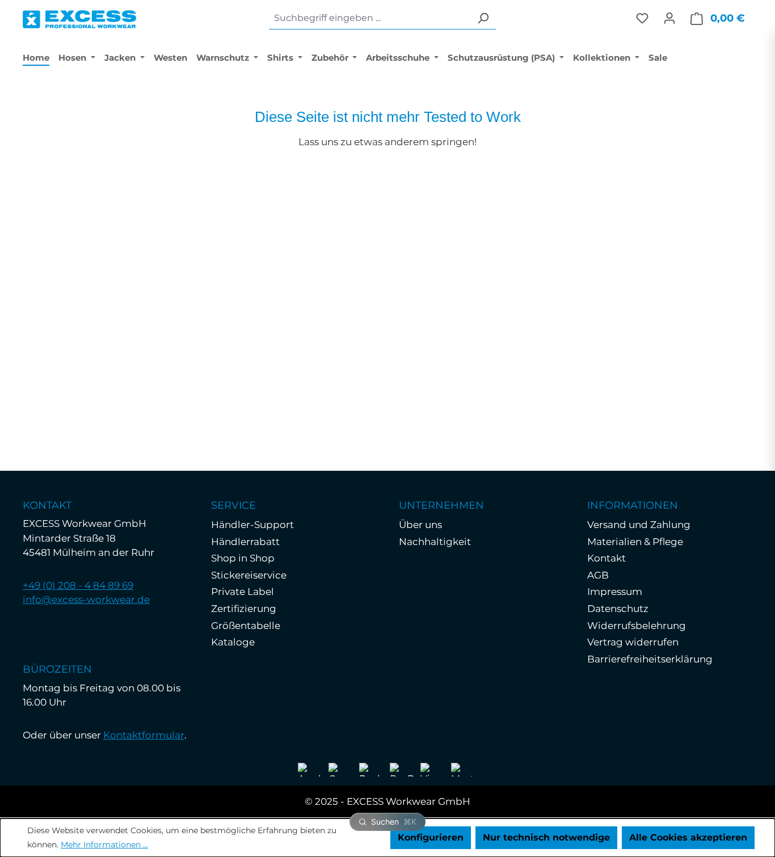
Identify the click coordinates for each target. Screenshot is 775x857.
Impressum (614, 591)
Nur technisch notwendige (546, 837)
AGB (598, 575)
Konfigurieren (431, 837)
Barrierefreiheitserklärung (650, 659)
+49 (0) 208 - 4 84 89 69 (78, 585)
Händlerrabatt (245, 541)
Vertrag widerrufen (633, 642)
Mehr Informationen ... (104, 844)
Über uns (420, 524)
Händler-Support (252, 524)
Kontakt (606, 558)
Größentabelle (245, 625)
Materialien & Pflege (635, 541)
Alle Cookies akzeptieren (688, 837)
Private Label (242, 591)
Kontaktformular (143, 735)
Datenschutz (617, 608)
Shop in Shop (243, 558)
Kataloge (233, 642)
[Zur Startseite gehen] (79, 16)
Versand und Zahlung (638, 524)
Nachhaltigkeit (435, 541)
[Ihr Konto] (669, 18)
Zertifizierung (243, 608)
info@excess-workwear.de (86, 599)
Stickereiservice (249, 575)
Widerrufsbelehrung (636, 625)
